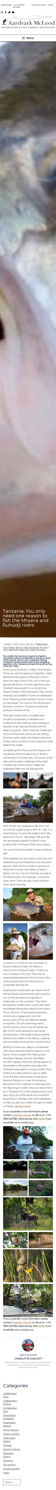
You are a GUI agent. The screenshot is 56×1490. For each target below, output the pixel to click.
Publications (39, 5)
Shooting (8, 1460)
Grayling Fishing (11, 1449)
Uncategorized (11, 1468)
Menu (29, 38)
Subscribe (6, 5)
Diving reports (11, 1430)
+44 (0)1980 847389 (18, 6)
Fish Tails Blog (23, 644)
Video (50, 5)
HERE (41, 1118)
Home (7, 644)
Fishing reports (11, 1434)
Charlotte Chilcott (21, 1115)
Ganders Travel (22, 1106)
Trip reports (9, 1464)
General (7, 1445)
